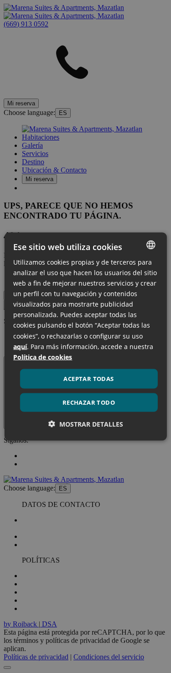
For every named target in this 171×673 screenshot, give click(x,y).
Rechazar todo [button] (88, 402)
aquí (20, 346)
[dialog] (85, 336)
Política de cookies (42, 356)
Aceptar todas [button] (88, 378)
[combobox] (150, 244)
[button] (85, 424)
